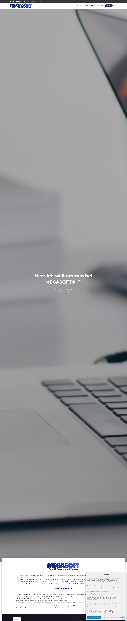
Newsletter (100, 5)
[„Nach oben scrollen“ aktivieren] (2, 618)
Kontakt (109, 5)
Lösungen (79, 5)
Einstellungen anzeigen (117, 617)
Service (87, 5)
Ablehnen (105, 617)
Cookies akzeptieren (94, 617)
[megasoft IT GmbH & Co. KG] (21, 5)
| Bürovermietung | (26, 1)
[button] (82, 5)
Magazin (93, 5)
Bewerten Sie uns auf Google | (37, 1)
